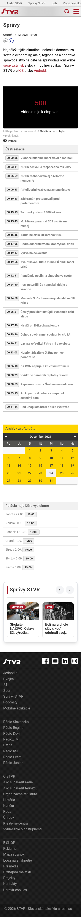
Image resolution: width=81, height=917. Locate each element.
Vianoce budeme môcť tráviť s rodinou (47, 158)
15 (30, 465)
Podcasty (10, 702)
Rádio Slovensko (16, 722)
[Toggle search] (66, 11)
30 (40, 480)
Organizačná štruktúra (20, 794)
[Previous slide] (60, 590)
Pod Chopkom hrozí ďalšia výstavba (45, 407)
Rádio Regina (13, 728)
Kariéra (8, 806)
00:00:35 (12, 157)
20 (8, 473)
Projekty (9, 878)
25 (62, 473)
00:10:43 (12, 198)
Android (40, 71)
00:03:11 (12, 167)
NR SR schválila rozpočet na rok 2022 (46, 167)
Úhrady (8, 817)
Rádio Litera (12, 757)
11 (62, 458)
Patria (7, 745)
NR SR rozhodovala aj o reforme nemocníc (42, 178)
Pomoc (12, 140)
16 (40, 465)
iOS (21, 71)
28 (19, 480)
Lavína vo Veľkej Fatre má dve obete (45, 343)
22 (30, 473)
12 (72, 458)
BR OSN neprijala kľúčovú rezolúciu (45, 366)
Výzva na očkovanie (34, 253)
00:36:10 (12, 366)
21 (19, 473)
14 (19, 465)
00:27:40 (12, 325)
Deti (54, 3)
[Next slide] (70, 590)
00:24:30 (12, 284)
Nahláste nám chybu (52, 131)
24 (5, 685)
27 (8, 480)
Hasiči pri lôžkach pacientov (40, 325)
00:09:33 (12, 189)
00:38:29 (12, 375)
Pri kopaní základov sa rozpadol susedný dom (42, 396)
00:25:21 (12, 311)
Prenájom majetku (17, 872)
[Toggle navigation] (76, 11)
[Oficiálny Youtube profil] (55, 661)
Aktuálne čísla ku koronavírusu (41, 235)
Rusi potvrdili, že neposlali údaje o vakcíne (44, 287)
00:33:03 (12, 352)
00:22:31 (12, 275)
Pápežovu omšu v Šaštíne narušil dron (47, 384)
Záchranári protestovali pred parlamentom (40, 201)
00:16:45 (12, 234)
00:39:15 (12, 393)
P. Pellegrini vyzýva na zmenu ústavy (45, 189)
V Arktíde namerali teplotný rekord (44, 375)
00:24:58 (12, 298)
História (9, 800)
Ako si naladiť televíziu (20, 788)
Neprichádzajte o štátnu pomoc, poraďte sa (42, 355)
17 (51, 465)
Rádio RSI (10, 751)
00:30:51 (12, 343)
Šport (7, 691)
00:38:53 (12, 384)
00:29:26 (12, 334)
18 (62, 465)
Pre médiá (11, 866)
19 (72, 465)
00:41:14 (12, 406)
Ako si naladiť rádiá (18, 782)
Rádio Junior (13, 763)
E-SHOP (9, 843)
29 (30, 480)
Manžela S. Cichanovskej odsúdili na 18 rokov (48, 301)
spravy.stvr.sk (13, 65)
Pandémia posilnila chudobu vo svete (46, 275)
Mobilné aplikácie (16, 708)
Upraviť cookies (15, 890)
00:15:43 (12, 221)
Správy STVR (37, 3)
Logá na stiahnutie (17, 860)
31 (51, 480)
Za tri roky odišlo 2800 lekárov (41, 212)
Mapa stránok (13, 854)
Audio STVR (14, 3)
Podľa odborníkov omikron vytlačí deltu (47, 244)
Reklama (10, 849)
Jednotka (10, 673)
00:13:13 (12, 212)
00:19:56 (12, 262)
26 (72, 473)
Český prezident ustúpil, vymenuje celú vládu (47, 314)
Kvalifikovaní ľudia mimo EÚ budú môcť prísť (47, 264)
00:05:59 (12, 176)
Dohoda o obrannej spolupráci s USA (45, 334)
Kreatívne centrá (15, 823)
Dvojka (8, 679)
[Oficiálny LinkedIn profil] (65, 661)
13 (8, 465)
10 (51, 458)
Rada (7, 811)
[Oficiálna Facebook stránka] (45, 661)
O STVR (9, 776)
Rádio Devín (12, 733)
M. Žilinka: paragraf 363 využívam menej (44, 224)
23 (40, 473)
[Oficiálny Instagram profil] (74, 661)
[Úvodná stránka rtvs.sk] (10, 12)
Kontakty (10, 884)
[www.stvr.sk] (12, 661)
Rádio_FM (11, 739)
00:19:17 (12, 253)
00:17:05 (12, 243)
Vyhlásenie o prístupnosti (22, 829)
